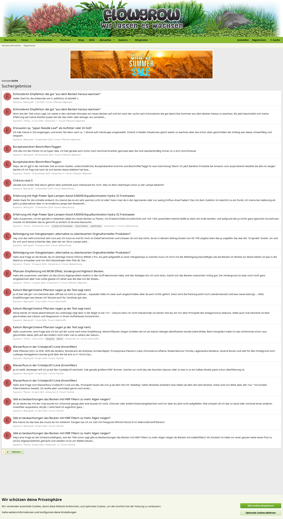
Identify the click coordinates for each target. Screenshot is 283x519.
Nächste (16, 451)
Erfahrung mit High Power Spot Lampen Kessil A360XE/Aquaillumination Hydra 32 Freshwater (74, 196)
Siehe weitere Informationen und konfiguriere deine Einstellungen (39, 512)
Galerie (123, 40)
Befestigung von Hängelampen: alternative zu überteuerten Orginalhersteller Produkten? (71, 234)
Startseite (10, 40)
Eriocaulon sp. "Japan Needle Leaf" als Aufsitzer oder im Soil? (52, 128)
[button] (31, 40)
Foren (24, 40)
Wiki (92, 40)
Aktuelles (105, 40)
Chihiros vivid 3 (23, 180)
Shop (81, 40)
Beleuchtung (68, 188)
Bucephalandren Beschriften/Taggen (37, 146)
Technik (60, 358)
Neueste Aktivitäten (11, 45)
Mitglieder (141, 40)
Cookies (36, 506)
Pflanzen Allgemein (63, 102)
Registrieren (29, 45)
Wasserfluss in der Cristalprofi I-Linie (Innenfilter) (45, 347)
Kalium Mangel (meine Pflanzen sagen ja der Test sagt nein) (52, 290)
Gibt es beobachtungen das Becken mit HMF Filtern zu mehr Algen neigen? (61, 399)
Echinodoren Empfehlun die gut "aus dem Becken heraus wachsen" (57, 94)
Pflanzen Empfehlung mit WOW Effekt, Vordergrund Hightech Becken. (58, 271)
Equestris (17, 102)
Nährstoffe (61, 301)
